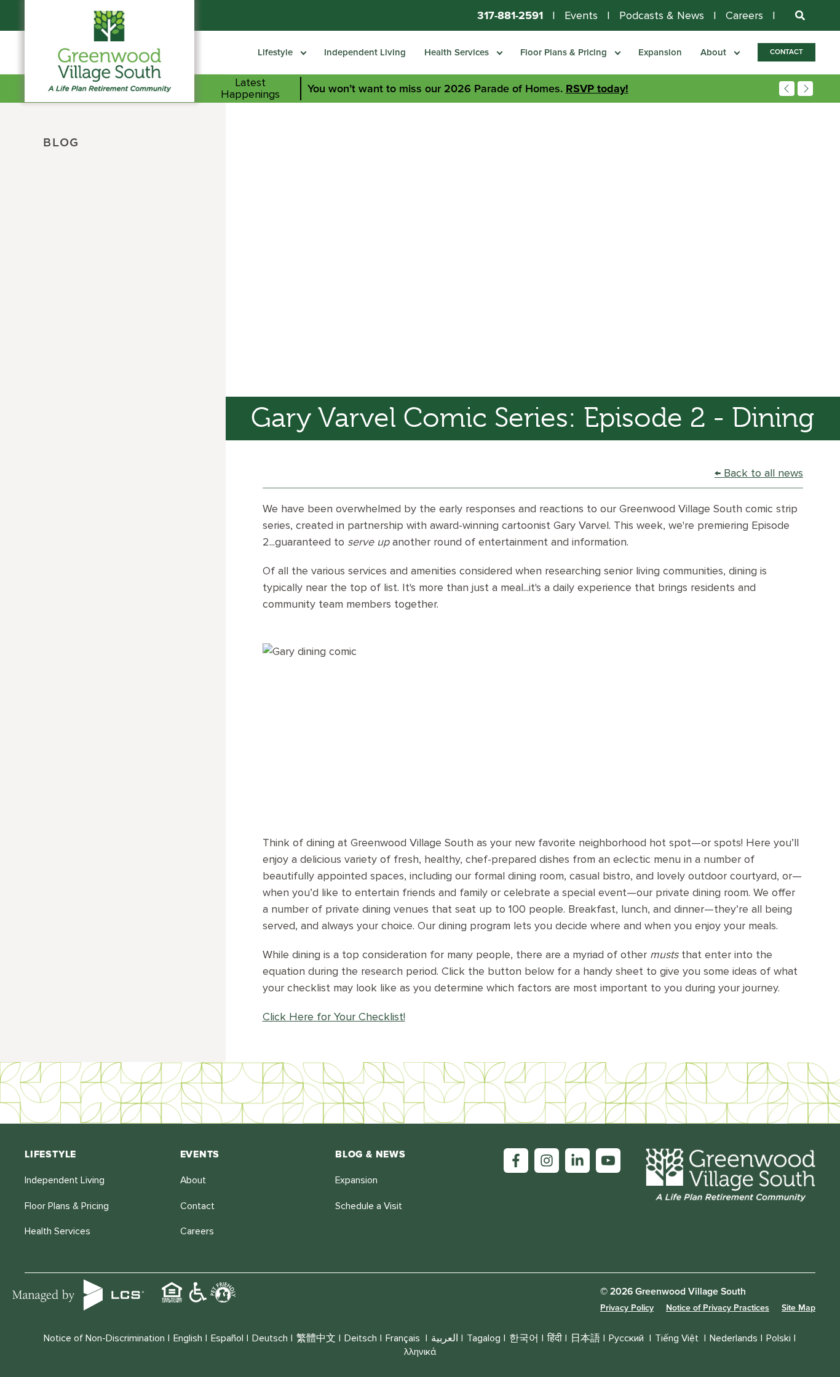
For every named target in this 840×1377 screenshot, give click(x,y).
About (714, 52)
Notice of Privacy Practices (717, 1308)
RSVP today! (597, 88)
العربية (444, 1338)
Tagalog (484, 1338)
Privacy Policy (627, 1308)
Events (581, 15)
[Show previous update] (786, 89)
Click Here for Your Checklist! (334, 1016)
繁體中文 (316, 1338)
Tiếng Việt (678, 1338)
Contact (786, 51)
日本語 (585, 1338)
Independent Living (365, 52)
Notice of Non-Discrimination (104, 1338)
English (187, 1338)
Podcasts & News (661, 15)
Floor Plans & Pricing (564, 52)
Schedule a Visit (368, 1206)
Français (404, 1338)
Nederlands (734, 1338)
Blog (61, 143)
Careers (744, 15)
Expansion (660, 52)
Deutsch (270, 1338)
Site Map (798, 1308)
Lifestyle (276, 52)
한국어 (524, 1338)
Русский (627, 1338)
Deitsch (360, 1338)
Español (227, 1338)
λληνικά (420, 1352)
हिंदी (554, 1338)
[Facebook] (516, 1160)
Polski (778, 1338)
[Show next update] (805, 89)
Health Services (457, 52)
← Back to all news (759, 473)
